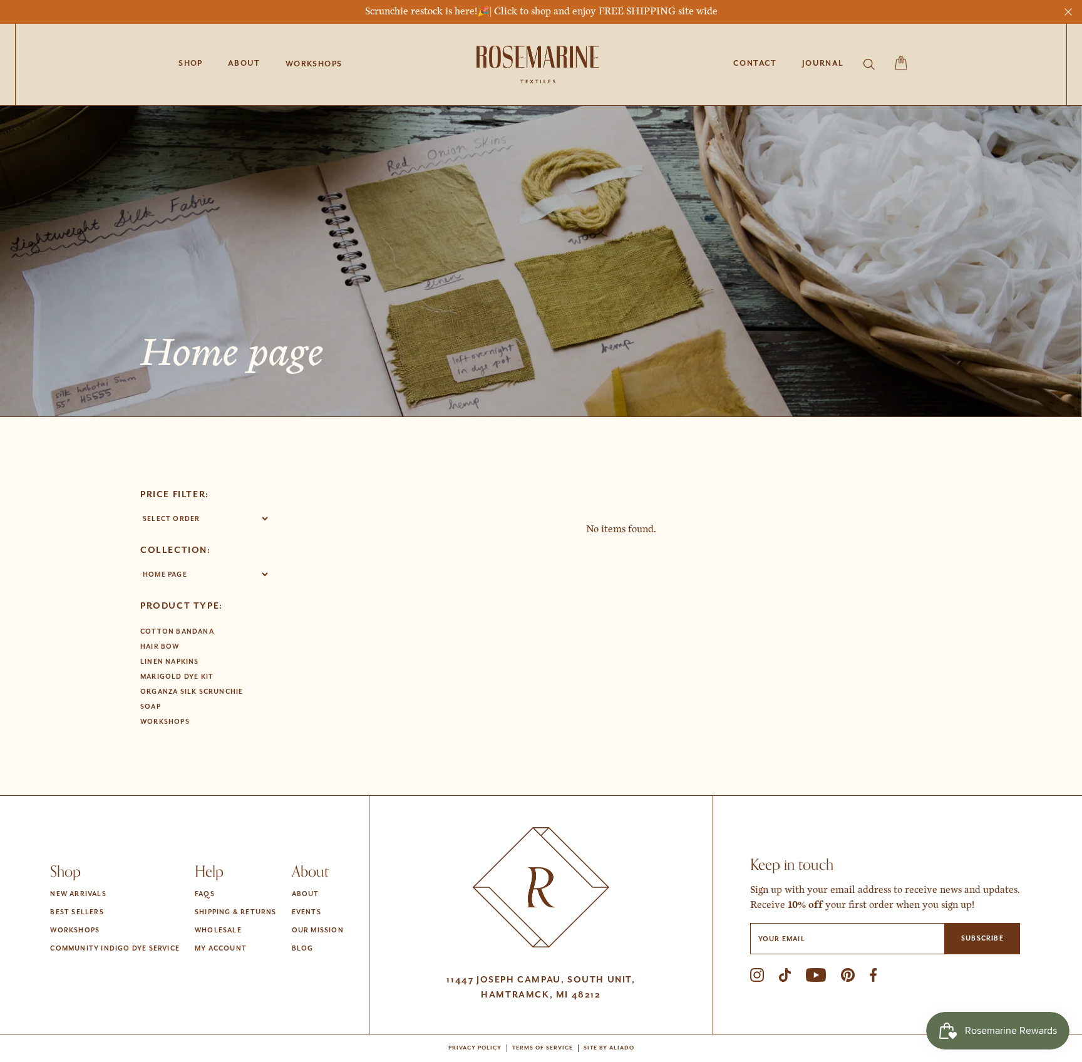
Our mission (318, 930)
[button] (314, 64)
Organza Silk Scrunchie (191, 692)
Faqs (205, 894)
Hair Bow (160, 647)
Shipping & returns (236, 912)
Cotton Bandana (177, 632)
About (305, 894)
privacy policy (475, 1048)
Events (306, 912)
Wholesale (218, 930)
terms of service (542, 1048)
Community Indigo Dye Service (115, 948)
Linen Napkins (169, 662)
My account (221, 948)
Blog (303, 948)
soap (150, 707)
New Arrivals (78, 894)
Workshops (165, 722)
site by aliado (609, 1048)
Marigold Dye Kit (177, 677)
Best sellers (76, 912)
